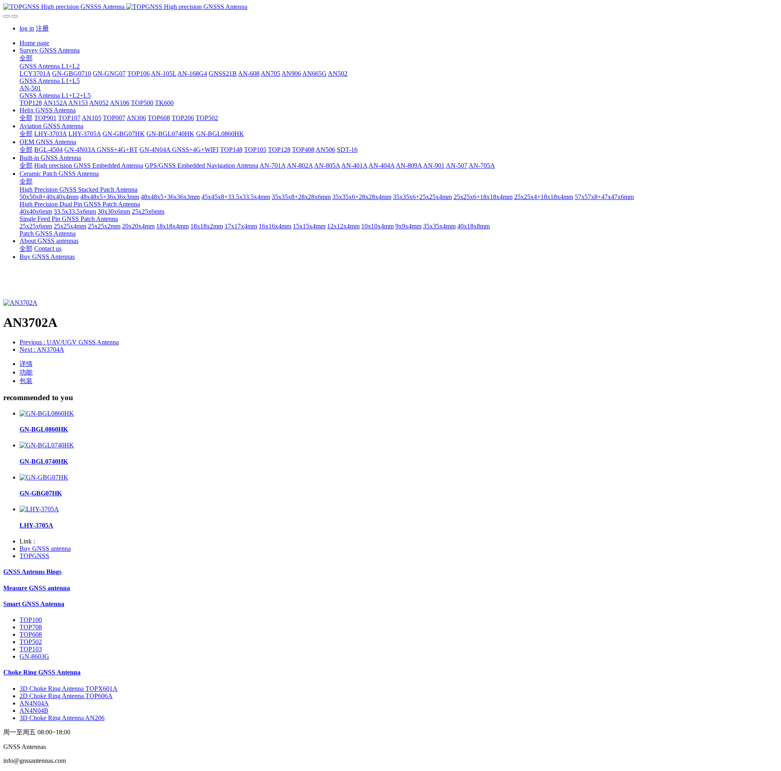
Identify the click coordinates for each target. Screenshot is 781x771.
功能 (26, 372)
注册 (42, 28)
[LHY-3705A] (39, 509)
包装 (26, 380)
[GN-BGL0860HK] (47, 413)
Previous (69, 342)
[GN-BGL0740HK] (47, 445)
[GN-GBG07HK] (44, 477)
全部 (26, 58)
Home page (34, 42)
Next (42, 349)
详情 (26, 363)
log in (27, 28)
